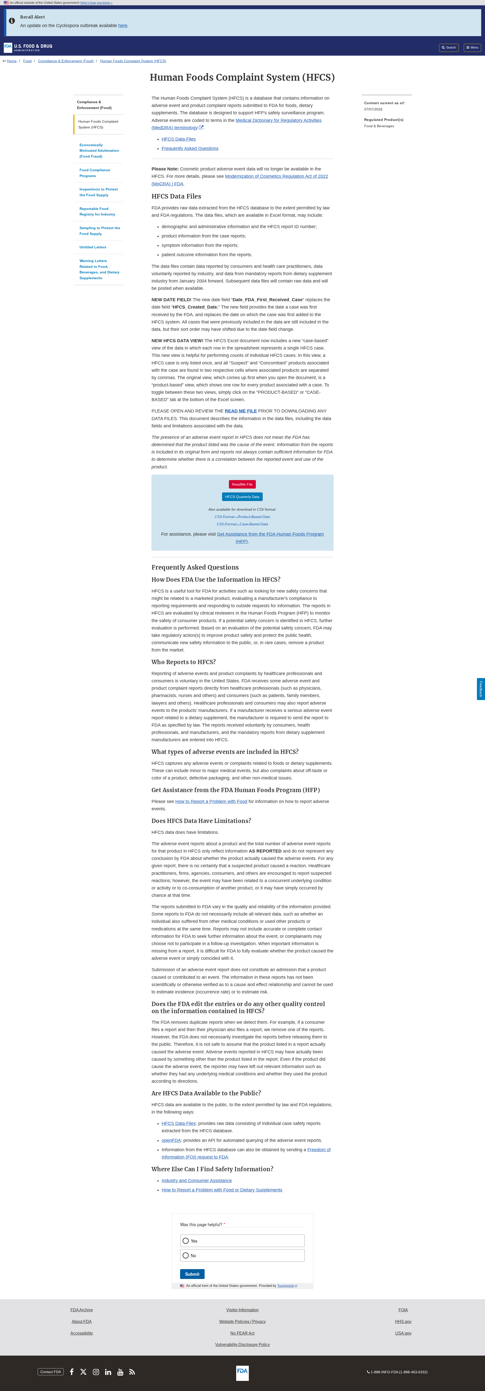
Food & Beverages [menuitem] (379, 126)
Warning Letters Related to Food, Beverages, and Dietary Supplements (99, 269)
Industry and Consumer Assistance (197, 1180)
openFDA (171, 1140)
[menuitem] (387, 107)
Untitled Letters (93, 247)
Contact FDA (50, 1372)
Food (27, 61)
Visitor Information (242, 1310)
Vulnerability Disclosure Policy (242, 1344)
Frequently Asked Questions (190, 148)
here (122, 25)
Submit (192, 1274)
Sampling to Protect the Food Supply (100, 231)
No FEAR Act (242, 1333)
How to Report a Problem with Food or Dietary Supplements (222, 1189)
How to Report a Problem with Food (211, 801)
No (193, 1255)
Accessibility (81, 1333)
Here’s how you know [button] (95, 3)
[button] (241, 411)
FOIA (403, 1310)
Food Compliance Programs (95, 173)
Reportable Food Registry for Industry (97, 211)
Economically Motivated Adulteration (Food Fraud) (99, 150)
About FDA (82, 1321)
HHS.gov (403, 1321)
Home (12, 61)
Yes (194, 1241)
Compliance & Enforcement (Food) (66, 61)
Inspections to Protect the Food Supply (99, 192)
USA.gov (403, 1333)
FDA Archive (81, 1310)
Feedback (481, 689)
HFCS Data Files (179, 139)
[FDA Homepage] (28, 48)
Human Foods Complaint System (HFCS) (98, 124)
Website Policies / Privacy (242, 1321)
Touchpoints (285, 1286)
